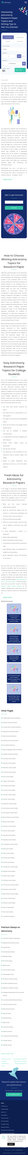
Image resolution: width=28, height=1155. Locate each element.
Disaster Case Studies (9, 903)
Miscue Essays (7, 1013)
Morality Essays (7, 1018)
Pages (19, 56)
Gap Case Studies (8, 849)
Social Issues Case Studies (10, 808)
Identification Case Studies (10, 894)
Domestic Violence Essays (10, 979)
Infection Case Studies (9, 794)
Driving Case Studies (8, 858)
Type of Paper (6, 46)
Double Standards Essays (10, 983)
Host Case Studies (8, 912)
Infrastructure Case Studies (11, 885)
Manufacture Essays (8, 1009)
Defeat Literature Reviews (10, 722)
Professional (20, 41)
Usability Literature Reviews (10, 754)
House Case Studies (8, 862)
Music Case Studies (8, 907)
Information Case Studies (10, 812)
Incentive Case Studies (9, 772)
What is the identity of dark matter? (13, 540)
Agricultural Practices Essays (11, 943)
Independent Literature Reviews (12, 718)
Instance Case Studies (9, 763)
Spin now (14, 207)
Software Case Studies (9, 880)
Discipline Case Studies (9, 840)
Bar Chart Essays (7, 961)
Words (23, 56)
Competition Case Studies (10, 867)
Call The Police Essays (9, 970)
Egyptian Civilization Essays (10, 988)
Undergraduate (19, 37)
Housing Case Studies (9, 785)
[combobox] (14, 49)
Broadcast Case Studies (10, 803)
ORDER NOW (7, 180)
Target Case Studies (8, 781)
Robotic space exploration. (10, 537)
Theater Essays (7, 1040)
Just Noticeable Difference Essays (12, 1000)
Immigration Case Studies (10, 844)
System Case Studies (9, 799)
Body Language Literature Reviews (12, 749)
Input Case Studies (8, 776)
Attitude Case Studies (9, 835)
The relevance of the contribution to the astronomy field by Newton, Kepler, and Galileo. (15, 455)
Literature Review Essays (10, 1004)
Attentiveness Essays (9, 952)
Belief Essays (6, 965)
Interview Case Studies (9, 826)
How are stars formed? (9, 449)
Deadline (4, 60)
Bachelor (8, 41)
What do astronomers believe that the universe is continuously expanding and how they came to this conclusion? (15, 513)
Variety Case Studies (9, 876)
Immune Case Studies (9, 790)
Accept (11, 1144)
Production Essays (8, 1027)
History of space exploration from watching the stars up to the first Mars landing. (15, 464)
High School (8, 37)
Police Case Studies (8, 853)
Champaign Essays (8, 974)
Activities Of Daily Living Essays (11, 938)
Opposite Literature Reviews (10, 731)
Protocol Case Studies (9, 898)
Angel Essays (6, 947)
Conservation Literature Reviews (12, 727)
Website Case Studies (9, 871)
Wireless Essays (7, 1045)
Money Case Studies (8, 821)
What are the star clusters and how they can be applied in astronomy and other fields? (15, 525)
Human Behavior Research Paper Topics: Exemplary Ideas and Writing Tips (20, 1061)
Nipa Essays (6, 1022)
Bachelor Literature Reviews (10, 740)
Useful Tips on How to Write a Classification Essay (6, 1062)
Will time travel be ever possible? (12, 519)
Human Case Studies (9, 831)
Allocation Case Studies (9, 767)
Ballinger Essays (7, 956)
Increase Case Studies (9, 758)
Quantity (4, 53)
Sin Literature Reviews (9, 745)
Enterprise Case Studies (9, 889)
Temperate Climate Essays (10, 1036)
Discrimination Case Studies (11, 817)
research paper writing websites (11, 586)
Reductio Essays (7, 1031)
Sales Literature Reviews (9, 736)
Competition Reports (8, 916)
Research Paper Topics (7, 1053)
